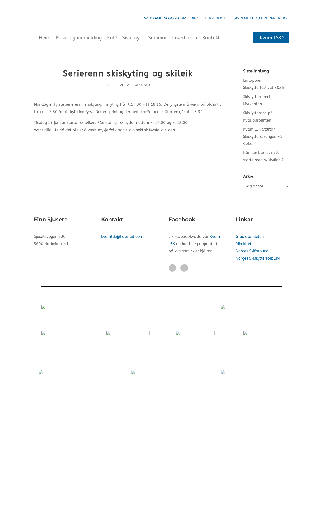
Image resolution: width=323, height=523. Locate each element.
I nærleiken (184, 38)
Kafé (112, 38)
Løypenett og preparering (259, 18)
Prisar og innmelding (79, 38)
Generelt (142, 85)
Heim (44, 38)
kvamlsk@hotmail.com (122, 236)
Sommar (157, 38)
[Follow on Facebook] (172, 268)
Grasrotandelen (250, 236)
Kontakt (211, 38)
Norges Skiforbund (252, 251)
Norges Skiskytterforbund (258, 258)
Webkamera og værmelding (172, 18)
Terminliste (216, 18)
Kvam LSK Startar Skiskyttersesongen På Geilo (262, 136)
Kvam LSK (270, 38)
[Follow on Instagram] (184, 268)
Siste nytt (132, 38)
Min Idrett (244, 244)
